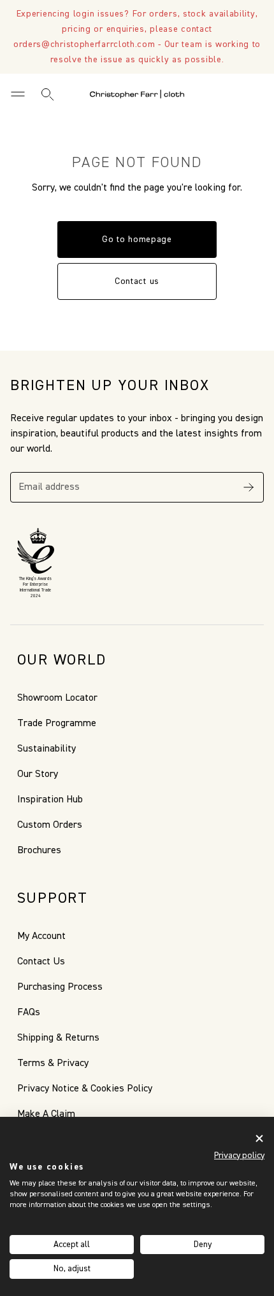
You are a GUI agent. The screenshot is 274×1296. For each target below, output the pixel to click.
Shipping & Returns (58, 1038)
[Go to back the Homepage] (137, 94)
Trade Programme (56, 724)
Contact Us (41, 962)
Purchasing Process (60, 987)
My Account (41, 936)
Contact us (137, 281)
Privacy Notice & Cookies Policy (84, 1089)
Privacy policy (239, 1155)
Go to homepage (137, 239)
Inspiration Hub (50, 800)
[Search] (47, 94)
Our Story (37, 774)
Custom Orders (49, 825)
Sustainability (46, 749)
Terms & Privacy (53, 1063)
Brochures (39, 851)
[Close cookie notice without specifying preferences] (259, 1139)
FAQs (28, 1013)
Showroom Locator (57, 698)
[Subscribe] (248, 487)
